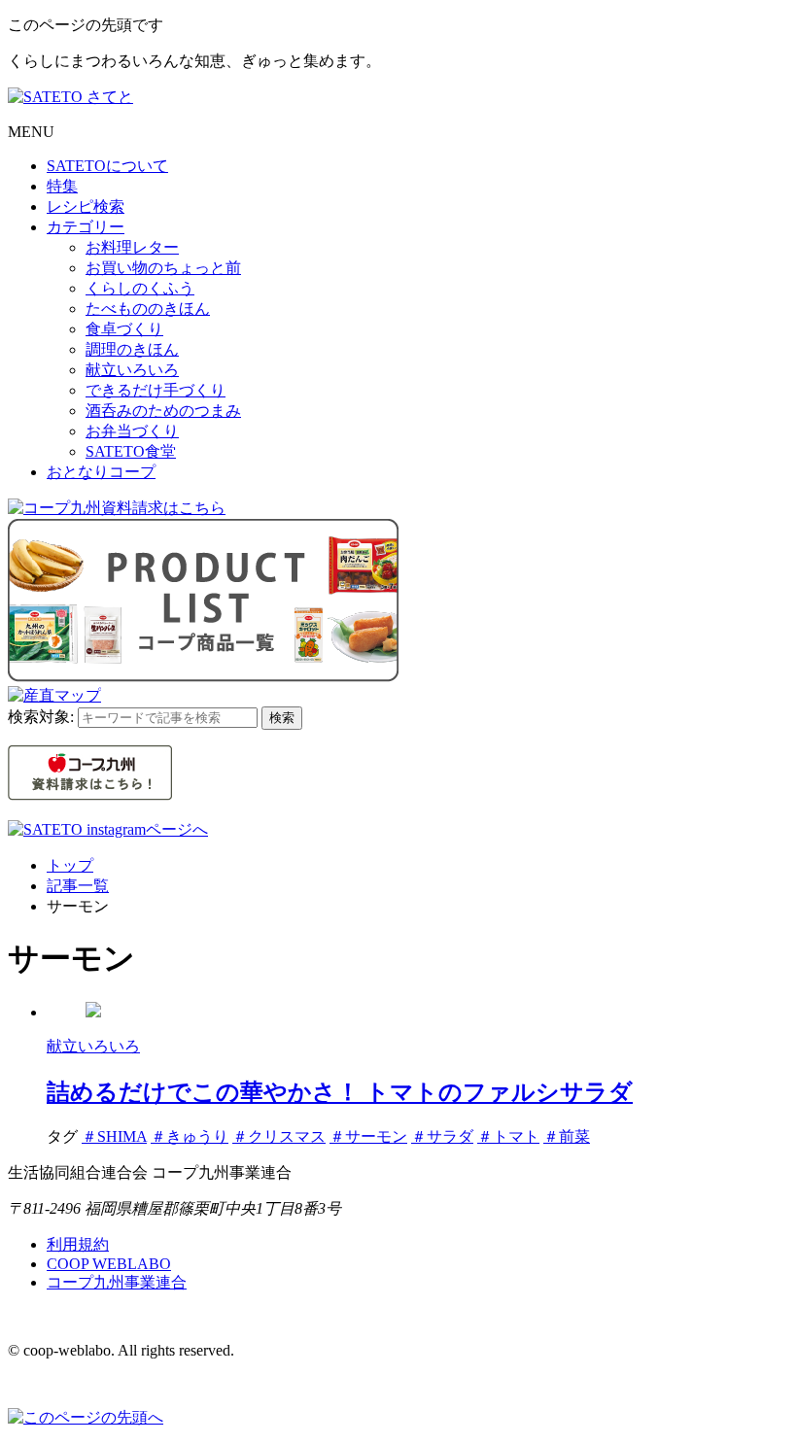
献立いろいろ (132, 369)
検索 (282, 717)
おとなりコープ (101, 472)
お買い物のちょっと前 (163, 267)
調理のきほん (132, 349)
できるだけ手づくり (155, 390)
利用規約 (78, 1244)
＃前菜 (566, 1136)
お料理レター (132, 247)
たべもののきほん (148, 308)
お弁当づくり (132, 431)
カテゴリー (85, 227)
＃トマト (508, 1136)
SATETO (107, 165)
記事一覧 (78, 885)
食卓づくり (124, 329)
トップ (70, 865)
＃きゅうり (189, 1136)
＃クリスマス (279, 1136)
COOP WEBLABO (109, 1263)
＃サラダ (442, 1136)
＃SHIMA (114, 1136)
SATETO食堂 (131, 451)
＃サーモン (368, 1136)
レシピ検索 (85, 206)
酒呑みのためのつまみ (163, 410)
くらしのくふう (140, 288)
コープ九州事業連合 (117, 1282)
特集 (62, 186)
